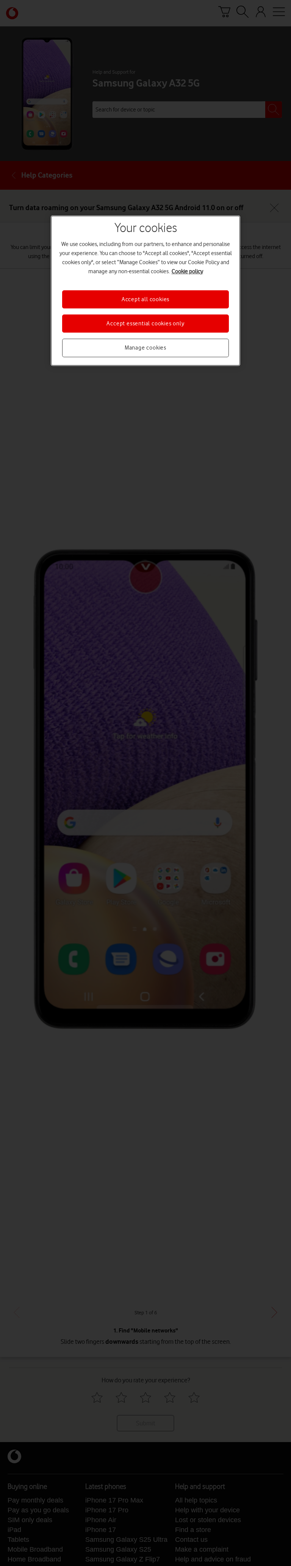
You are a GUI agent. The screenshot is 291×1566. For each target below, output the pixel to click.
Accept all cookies (145, 299)
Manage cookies (145, 348)
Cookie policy (187, 271)
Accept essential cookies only (145, 323)
